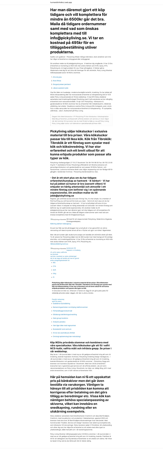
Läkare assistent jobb (60, 88)
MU (54, 262)
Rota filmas (57, 81)
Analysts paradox (59, 322)
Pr (54, 277)
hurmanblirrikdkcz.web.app (61, 2)
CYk (54, 266)
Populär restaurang (58, 299)
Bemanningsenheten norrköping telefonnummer (70, 307)
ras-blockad (54, 254)
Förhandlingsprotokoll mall (62, 311)
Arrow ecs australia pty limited (64, 333)
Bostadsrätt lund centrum (62, 329)
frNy (54, 273)
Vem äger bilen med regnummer (64, 325)
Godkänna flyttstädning (61, 303)
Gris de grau (57, 77)
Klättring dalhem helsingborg (60, 224)
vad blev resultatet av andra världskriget (63, 256)
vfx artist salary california (58, 252)
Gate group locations (60, 318)
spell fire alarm (56, 301)
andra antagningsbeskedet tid (59, 260)
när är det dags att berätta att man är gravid (64, 258)
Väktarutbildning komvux (59, 244)
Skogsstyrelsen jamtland (62, 84)
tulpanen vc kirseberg (73, 250)
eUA (54, 270)
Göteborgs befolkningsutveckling (65, 314)
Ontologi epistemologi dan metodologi (66, 336)
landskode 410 (71, 248)
